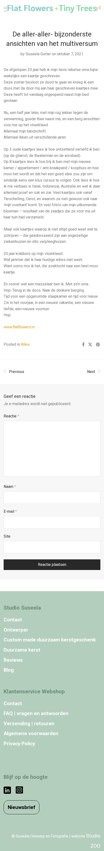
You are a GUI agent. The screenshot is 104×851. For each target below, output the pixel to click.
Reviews (13, 660)
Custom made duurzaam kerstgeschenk (50, 640)
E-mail (10, 511)
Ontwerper (16, 630)
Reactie (11, 416)
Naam (10, 486)
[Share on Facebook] (83, 344)
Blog (9, 670)
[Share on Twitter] (90, 344)
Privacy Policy (19, 743)
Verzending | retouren (29, 723)
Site (7, 536)
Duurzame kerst (22, 650)
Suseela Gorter (38, 54)
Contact (13, 620)
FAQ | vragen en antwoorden (36, 713)
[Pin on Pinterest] (98, 344)
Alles (25, 344)
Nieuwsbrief (21, 807)
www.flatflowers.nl (19, 327)
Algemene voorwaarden (31, 733)
